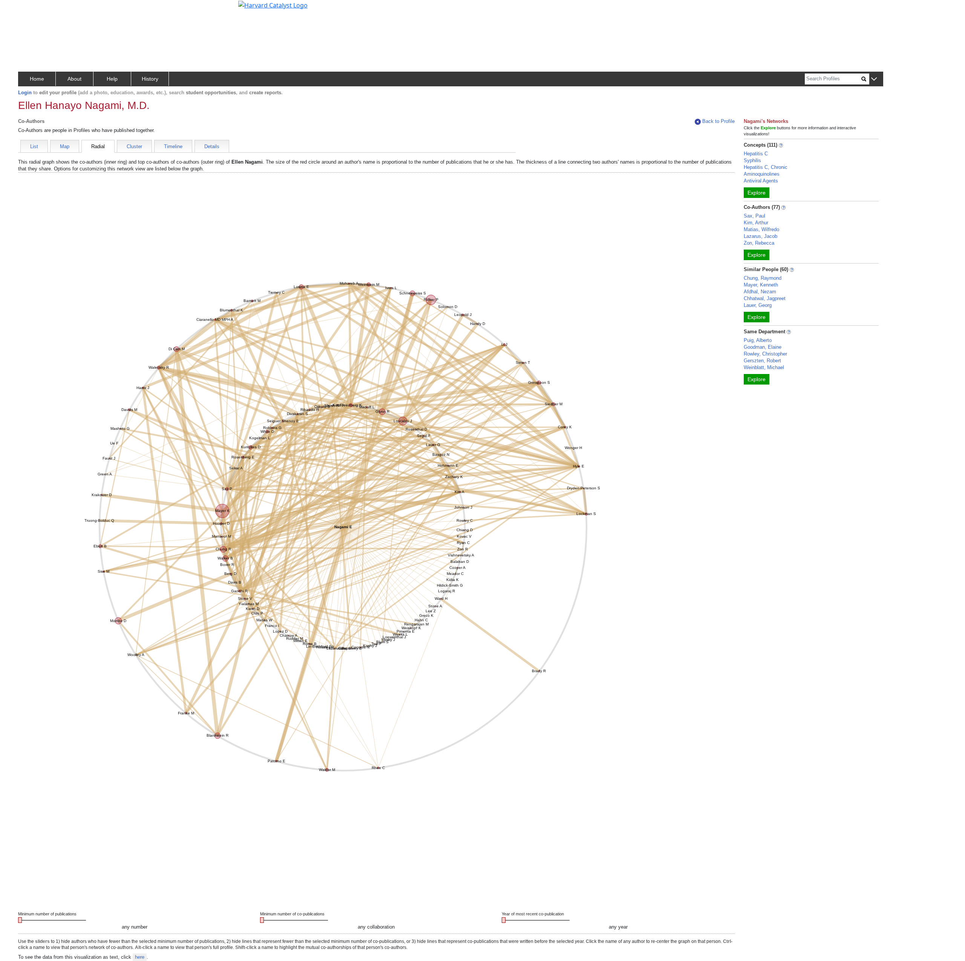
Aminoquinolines (762, 174)
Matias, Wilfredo (761, 229)
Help (112, 79)
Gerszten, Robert (762, 360)
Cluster (134, 146)
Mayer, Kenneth (761, 285)
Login (25, 92)
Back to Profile (718, 121)
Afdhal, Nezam (760, 291)
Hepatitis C (756, 153)
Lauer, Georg (758, 305)
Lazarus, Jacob (760, 236)
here (139, 957)
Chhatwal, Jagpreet (765, 298)
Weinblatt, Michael (764, 367)
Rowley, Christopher (765, 354)
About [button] (74, 79)
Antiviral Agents (761, 181)
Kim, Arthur (756, 222)
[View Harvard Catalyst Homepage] (273, 4)
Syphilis (752, 160)
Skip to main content (31, 9)
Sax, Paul (754, 216)
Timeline (173, 146)
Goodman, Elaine (762, 347)
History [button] (150, 79)
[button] (874, 79)
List (34, 146)
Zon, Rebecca (759, 243)
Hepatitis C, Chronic (765, 167)
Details (211, 146)
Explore (756, 193)
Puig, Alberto (758, 340)
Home (37, 79)
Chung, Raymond (762, 278)
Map (64, 146)
